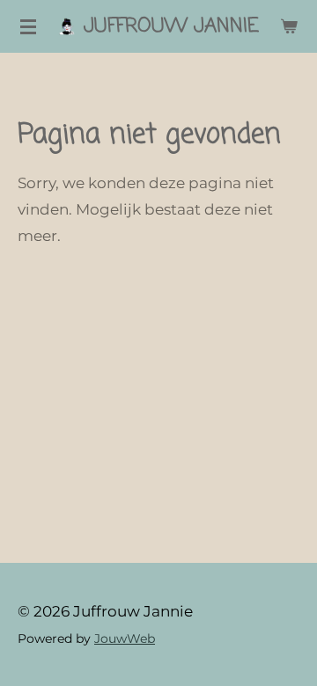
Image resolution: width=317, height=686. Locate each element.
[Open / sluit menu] (28, 26)
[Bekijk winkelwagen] (288, 26)
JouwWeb (124, 638)
